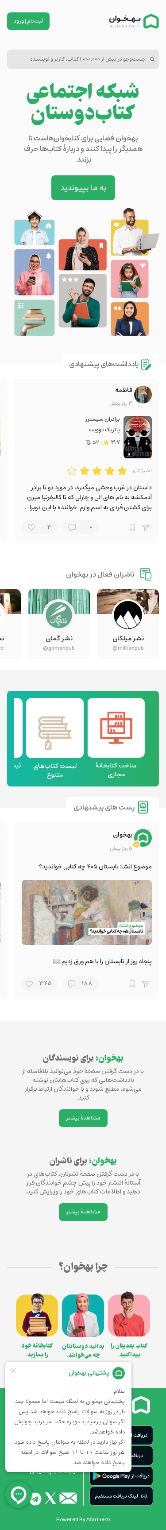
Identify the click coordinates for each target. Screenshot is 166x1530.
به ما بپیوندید (83, 188)
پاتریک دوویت (104, 429)
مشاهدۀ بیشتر (83, 1118)
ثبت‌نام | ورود (28, 21)
